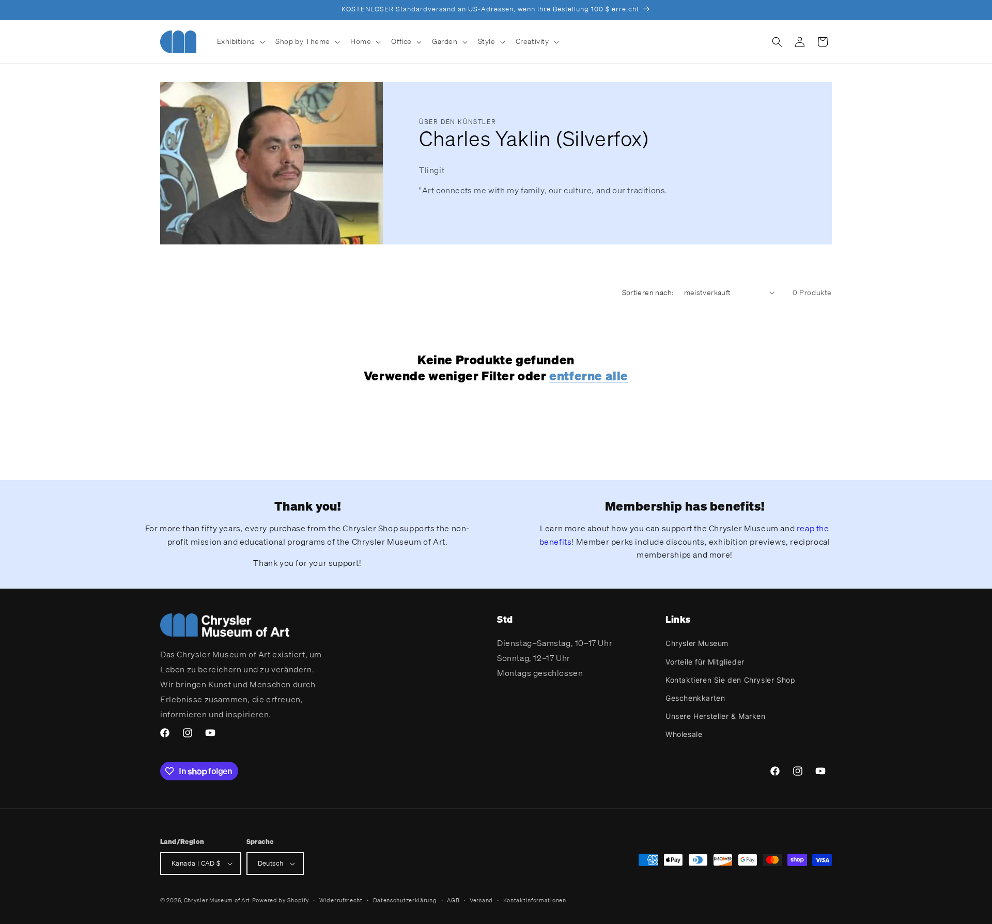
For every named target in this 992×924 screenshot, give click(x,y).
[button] (240, 41)
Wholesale (683, 734)
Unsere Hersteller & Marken (715, 716)
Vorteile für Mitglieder (705, 661)
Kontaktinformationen (534, 900)
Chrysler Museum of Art (217, 900)
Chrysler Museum (697, 643)
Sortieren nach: (648, 292)
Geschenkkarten (695, 698)
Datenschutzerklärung (405, 900)
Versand (481, 900)
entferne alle (588, 376)
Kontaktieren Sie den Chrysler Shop (730, 679)
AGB (453, 900)
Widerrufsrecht (341, 900)
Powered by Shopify (280, 900)
